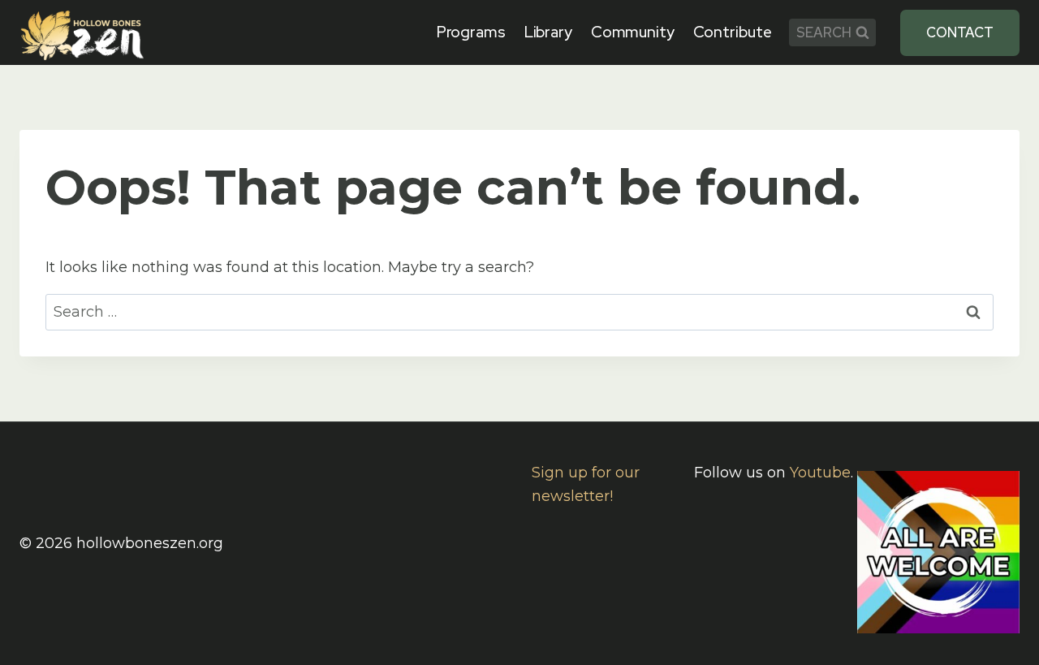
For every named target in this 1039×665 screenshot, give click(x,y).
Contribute (732, 32)
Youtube (820, 472)
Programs (471, 32)
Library (548, 32)
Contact (960, 32)
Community (633, 32)
